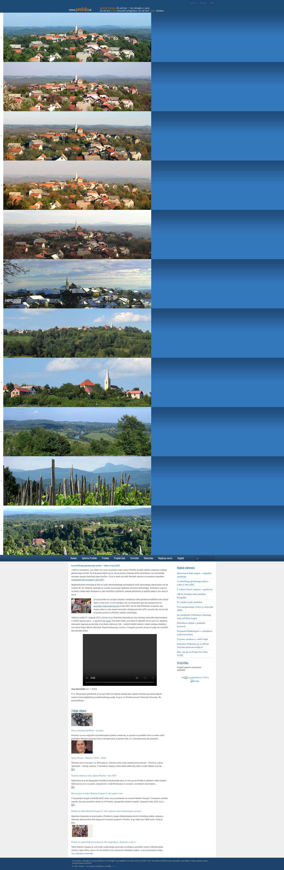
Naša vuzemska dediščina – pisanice (87, 730)
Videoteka (148, 558)
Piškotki (203, 3)
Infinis (114, 866)
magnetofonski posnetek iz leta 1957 (87, 580)
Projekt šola (119, 558)
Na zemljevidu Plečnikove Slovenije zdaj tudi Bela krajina (194, 617)
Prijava (192, 3)
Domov (74, 558)
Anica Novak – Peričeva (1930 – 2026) (88, 757)
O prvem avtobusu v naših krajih (192, 639)
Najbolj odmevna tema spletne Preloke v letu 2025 (94, 775)
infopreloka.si (191, 677)
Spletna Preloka (89, 558)
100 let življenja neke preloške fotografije (191, 596)
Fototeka (134, 558)
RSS (212, 3)
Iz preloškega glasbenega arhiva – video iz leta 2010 (193, 583)
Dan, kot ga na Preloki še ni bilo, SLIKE (192, 654)
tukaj (108, 621)
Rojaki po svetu (165, 558)
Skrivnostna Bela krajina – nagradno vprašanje (194, 575)
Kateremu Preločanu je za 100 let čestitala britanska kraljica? (193, 646)
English (180, 558)
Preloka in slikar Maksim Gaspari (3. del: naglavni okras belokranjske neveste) (106, 811)
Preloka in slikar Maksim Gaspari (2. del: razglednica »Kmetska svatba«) (103, 841)
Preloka (105, 558)
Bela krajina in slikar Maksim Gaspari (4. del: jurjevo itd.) (97, 793)
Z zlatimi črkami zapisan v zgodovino (195, 589)
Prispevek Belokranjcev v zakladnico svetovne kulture (194, 633)
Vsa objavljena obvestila (82, 853)
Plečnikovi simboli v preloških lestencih (191, 625)
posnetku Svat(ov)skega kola (106, 606)
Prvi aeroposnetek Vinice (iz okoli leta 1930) (195, 609)
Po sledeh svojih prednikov (190, 602)
